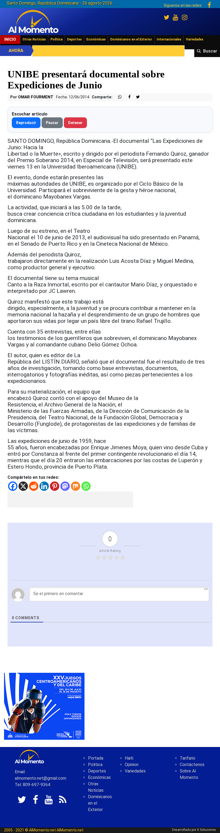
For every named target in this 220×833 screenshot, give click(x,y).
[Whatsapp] (86, 486)
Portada (95, 758)
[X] (23, 486)
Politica (95, 764)
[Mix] (75, 486)
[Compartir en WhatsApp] (117, 97)
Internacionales (169, 39)
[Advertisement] (70, 499)
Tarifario (187, 758)
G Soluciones (206, 830)
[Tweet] (136, 97)
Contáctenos (192, 764)
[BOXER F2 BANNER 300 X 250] (44, 706)
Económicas (96, 39)
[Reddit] (33, 486)
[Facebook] (12, 486)
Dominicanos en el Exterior (131, 39)
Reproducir (26, 123)
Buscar (210, 51)
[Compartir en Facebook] (127, 97)
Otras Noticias (34, 39)
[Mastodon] (65, 486)
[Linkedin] (44, 486)
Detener (75, 123)
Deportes (74, 39)
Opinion (131, 764)
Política (56, 39)
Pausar (52, 123)
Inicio (10, 39)
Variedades (194, 39)
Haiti (129, 758)
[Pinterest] (54, 486)
